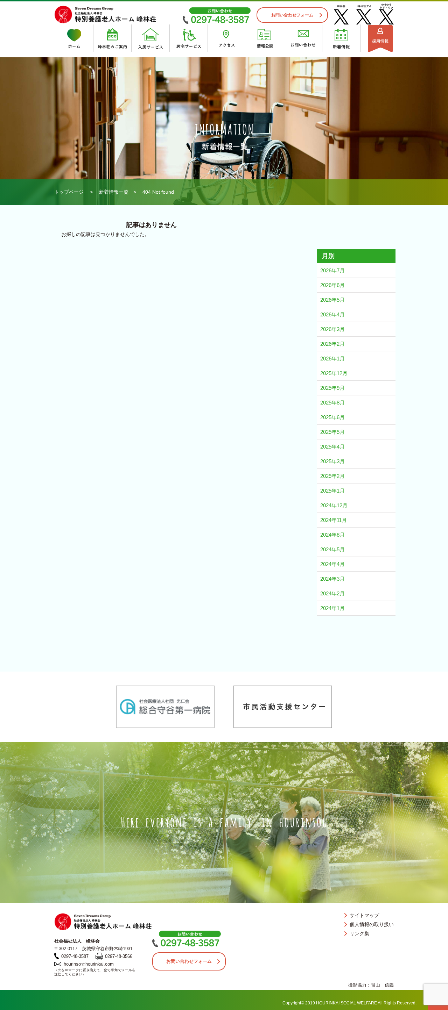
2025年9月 (332, 388)
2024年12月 (334, 505)
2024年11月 (333, 520)
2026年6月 (332, 285)
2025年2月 (332, 476)
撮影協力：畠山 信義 (371, 985)
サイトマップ (364, 915)
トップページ (69, 192)
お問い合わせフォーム (292, 15)
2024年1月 (332, 608)
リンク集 (359, 933)
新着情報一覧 (113, 192)
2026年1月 (332, 358)
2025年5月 (332, 432)
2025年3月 (332, 461)
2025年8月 (332, 403)
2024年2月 (332, 593)
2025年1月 (332, 491)
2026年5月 (332, 300)
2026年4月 (332, 314)
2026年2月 (332, 344)
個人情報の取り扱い (372, 924)
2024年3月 (332, 579)
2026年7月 (332, 270)
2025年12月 (334, 373)
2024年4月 (332, 564)
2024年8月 (332, 535)
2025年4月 (332, 447)
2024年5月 (332, 549)
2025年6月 (332, 417)
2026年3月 (332, 329)
